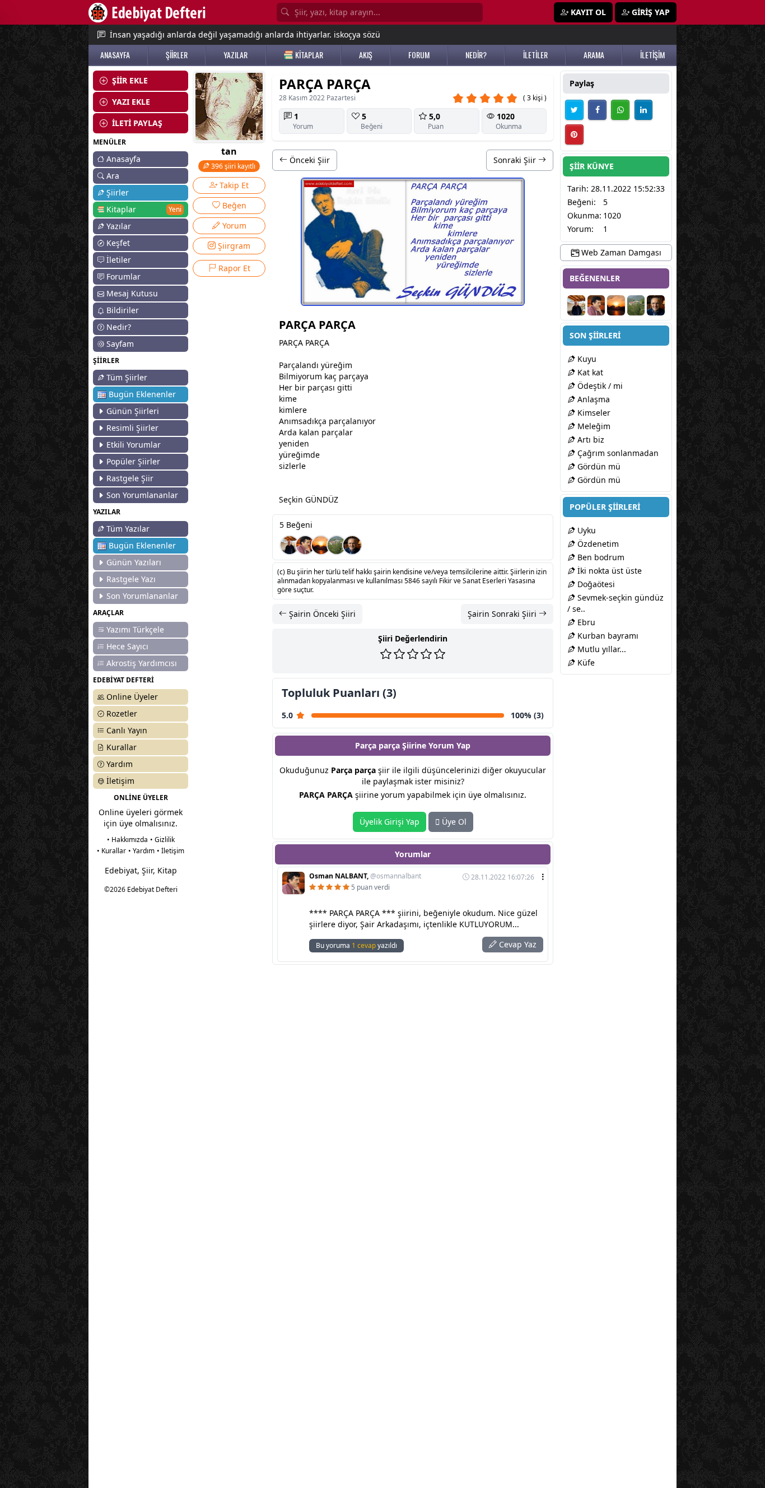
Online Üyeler (132, 696)
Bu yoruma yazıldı (356, 945)
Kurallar (121, 747)
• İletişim (170, 850)
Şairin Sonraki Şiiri (503, 613)
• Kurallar (111, 850)
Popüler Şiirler (133, 461)
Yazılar (118, 226)
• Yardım (141, 850)
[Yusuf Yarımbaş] (321, 545)
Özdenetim (597, 543)
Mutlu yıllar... (600, 649)
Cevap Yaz (517, 944)
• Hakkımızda (127, 839)
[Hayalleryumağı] (336, 545)
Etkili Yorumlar (133, 444)
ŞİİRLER (177, 55)
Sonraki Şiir (515, 160)
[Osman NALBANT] (305, 545)
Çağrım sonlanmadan (617, 453)
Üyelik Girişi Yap (389, 821)
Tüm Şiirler (126, 377)
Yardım (119, 764)
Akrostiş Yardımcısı (141, 663)
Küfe (585, 662)
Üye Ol (453, 821)
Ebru (585, 622)
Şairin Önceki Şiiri (321, 613)
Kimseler (592, 412)
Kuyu (585, 359)
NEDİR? (476, 55)
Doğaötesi (595, 584)
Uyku (585, 530)
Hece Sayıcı (127, 646)
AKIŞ (365, 55)
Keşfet (118, 243)
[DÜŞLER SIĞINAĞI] (289, 545)
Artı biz (589, 439)
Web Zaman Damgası (620, 252)
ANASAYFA (115, 55)
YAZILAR (235, 55)
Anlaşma (592, 399)
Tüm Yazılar (128, 528)
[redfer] (352, 545)
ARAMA (594, 55)
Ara (112, 175)
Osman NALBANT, (365, 876)
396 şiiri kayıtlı (232, 166)
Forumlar (123, 276)
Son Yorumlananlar (142, 495)
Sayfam (120, 343)
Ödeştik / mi (599, 385)
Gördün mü (598, 466)
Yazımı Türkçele (135, 629)
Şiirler (117, 192)
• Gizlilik (162, 839)
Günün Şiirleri (132, 411)
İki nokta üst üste (608, 570)
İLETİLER (535, 55)
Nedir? (118, 327)
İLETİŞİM (652, 55)
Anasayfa (123, 159)
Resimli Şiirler (132, 427)
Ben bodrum (599, 557)
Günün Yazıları (133, 562)
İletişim (120, 780)
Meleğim (592, 426)
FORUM (419, 55)
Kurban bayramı (606, 635)
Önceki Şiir (308, 160)
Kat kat (589, 372)
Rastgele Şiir (129, 478)
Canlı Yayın (126, 730)
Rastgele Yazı (131, 579)
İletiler (118, 259)
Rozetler (121, 713)
